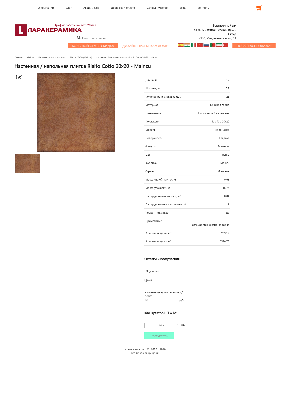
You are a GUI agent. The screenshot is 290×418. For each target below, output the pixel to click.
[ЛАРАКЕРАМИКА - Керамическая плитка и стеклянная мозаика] (48, 38)
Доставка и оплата (123, 8)
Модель (150, 130)
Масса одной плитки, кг (160, 179)
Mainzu (30, 57)
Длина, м (151, 80)
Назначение (153, 113)
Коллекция (152, 121)
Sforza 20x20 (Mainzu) (81, 57)
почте (148, 296)
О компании (46, 8)
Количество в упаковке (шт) (163, 96)
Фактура (150, 146)
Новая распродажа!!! (247, 45)
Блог (69, 8)
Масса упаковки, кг (157, 188)
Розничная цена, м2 (158, 241)
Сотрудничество (157, 8)
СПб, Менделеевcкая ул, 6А (217, 36)
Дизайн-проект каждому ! (138, 45)
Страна (150, 171)
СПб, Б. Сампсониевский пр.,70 (215, 27)
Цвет (148, 154)
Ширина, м (152, 88)
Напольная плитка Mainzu (52, 57)
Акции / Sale (91, 8)
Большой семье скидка (85, 45)
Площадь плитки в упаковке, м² (165, 204)
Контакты (203, 8)
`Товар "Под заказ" (157, 213)
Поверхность (153, 138)
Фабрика (151, 163)
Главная (18, 57)
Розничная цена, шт (158, 233)
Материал (151, 105)
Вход (183, 8)
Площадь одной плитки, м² (163, 196)
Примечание (153, 221)
